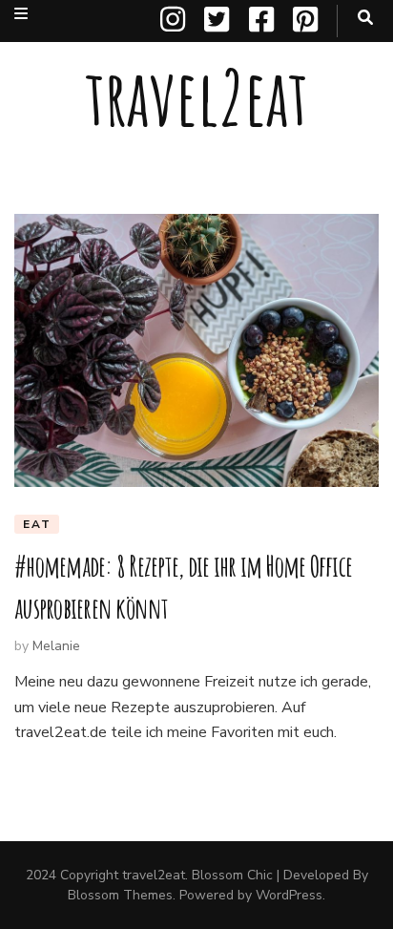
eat (37, 524)
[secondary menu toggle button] (21, 14)
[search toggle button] (365, 18)
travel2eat (196, 97)
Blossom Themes (120, 895)
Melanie (56, 646)
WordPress (289, 895)
